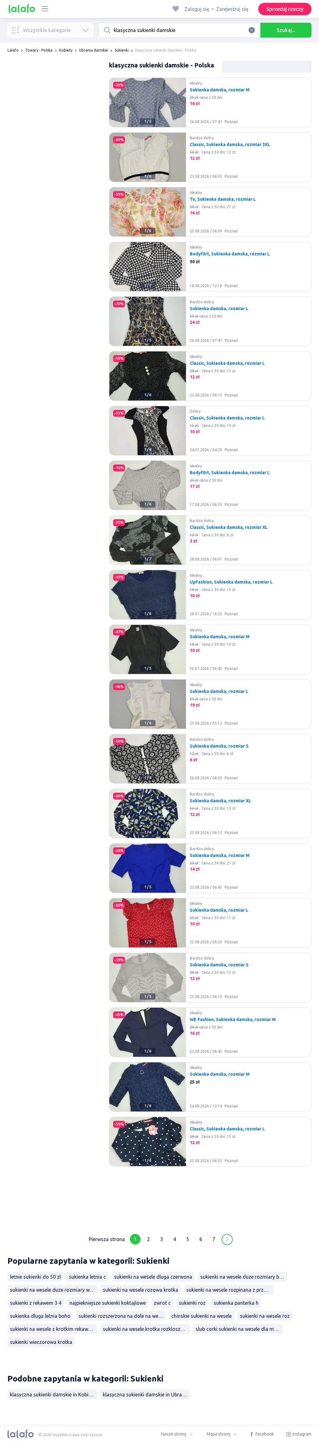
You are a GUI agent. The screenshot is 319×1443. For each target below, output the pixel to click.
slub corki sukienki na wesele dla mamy (239, 1329)
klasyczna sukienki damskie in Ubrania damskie (146, 1394)
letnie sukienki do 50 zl (35, 1277)
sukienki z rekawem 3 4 (35, 1303)
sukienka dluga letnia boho (40, 1316)
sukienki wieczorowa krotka (41, 1342)
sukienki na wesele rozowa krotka (140, 1290)
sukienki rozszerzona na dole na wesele (122, 1316)
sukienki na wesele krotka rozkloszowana (146, 1329)
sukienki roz (192, 1303)
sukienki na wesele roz (265, 1316)
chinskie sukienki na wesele (201, 1316)
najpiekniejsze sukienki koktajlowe (107, 1303)
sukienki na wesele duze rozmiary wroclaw (53, 1290)
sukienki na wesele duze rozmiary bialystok (244, 1277)
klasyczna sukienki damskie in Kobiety (52, 1394)
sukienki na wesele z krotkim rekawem (52, 1329)
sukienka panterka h (236, 1303)
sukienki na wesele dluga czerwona (153, 1277)
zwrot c (162, 1303)
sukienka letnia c (87, 1277)
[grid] (210, 652)
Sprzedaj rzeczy (284, 9)
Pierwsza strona (107, 1239)
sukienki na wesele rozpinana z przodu (229, 1290)
